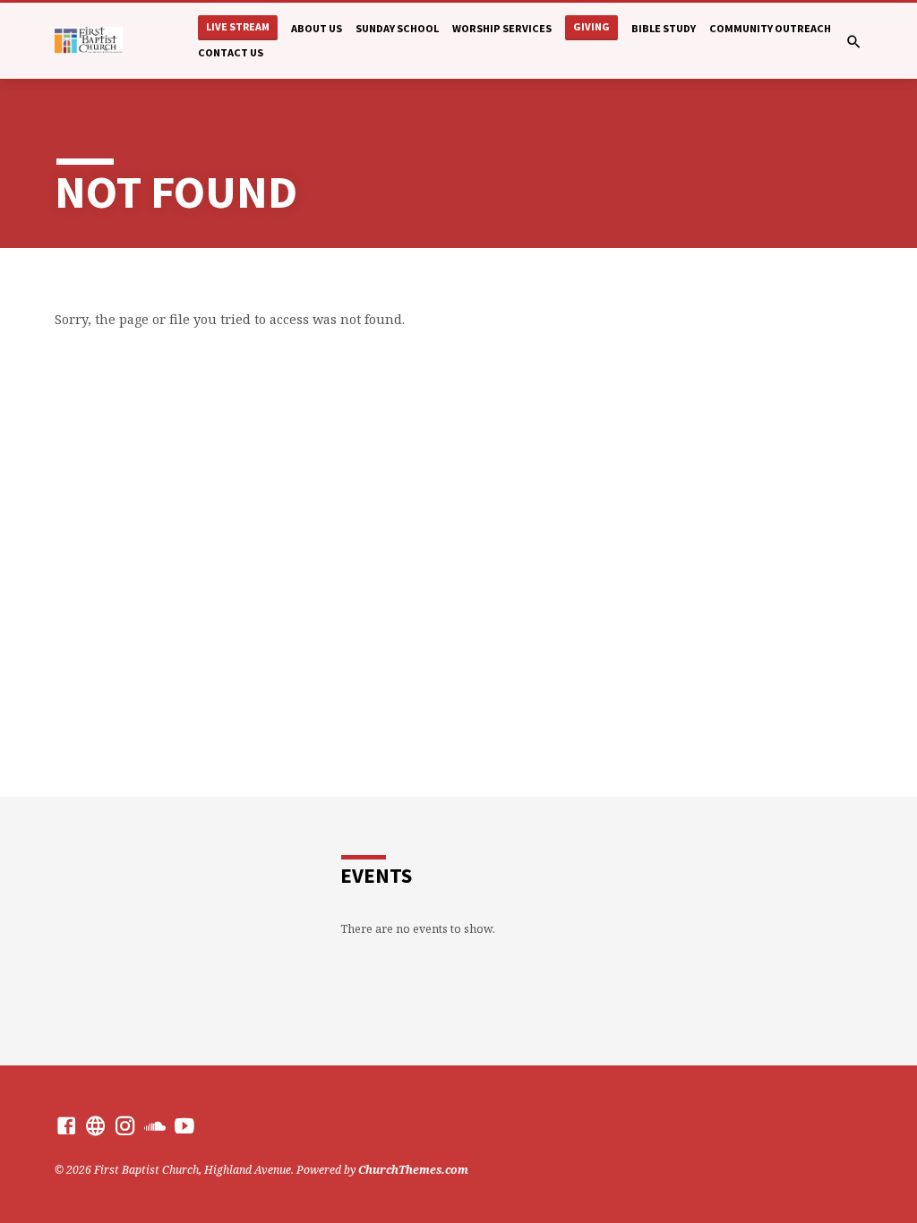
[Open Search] (853, 42)
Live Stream (238, 26)
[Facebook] (66, 1125)
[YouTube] (184, 1125)
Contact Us (230, 52)
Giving (591, 26)
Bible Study (663, 28)
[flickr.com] (95, 1125)
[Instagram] (125, 1125)
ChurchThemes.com (413, 1169)
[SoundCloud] (155, 1125)
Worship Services (502, 28)
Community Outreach (770, 28)
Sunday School (397, 28)
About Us (316, 28)
